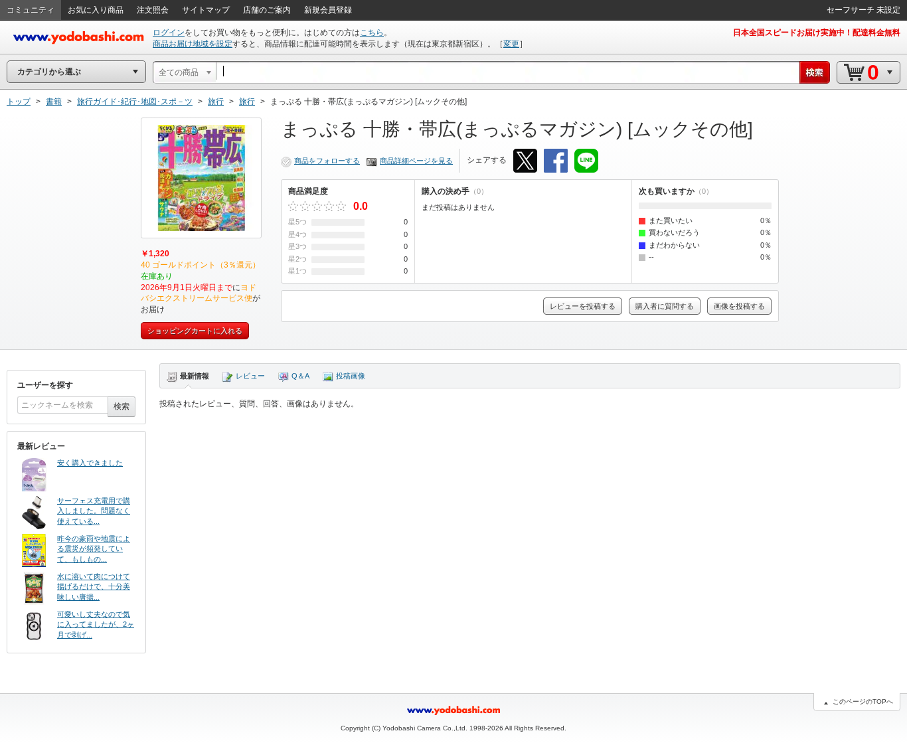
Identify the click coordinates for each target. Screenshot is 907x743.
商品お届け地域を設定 (192, 43)
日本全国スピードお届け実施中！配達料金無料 (816, 32)
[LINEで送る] (586, 161)
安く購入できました (90, 463)
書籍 (54, 101)
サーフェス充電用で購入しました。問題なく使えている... (93, 511)
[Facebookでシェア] (556, 161)
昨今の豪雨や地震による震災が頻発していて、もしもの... (93, 549)
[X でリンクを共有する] (525, 161)
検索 (121, 406)
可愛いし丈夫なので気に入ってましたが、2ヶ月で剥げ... (95, 624)
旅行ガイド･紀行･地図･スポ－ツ (135, 101)
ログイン (169, 32)
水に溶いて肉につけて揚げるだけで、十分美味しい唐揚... (93, 586)
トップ (19, 101)
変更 (511, 43)
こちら (372, 32)
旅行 (216, 101)
